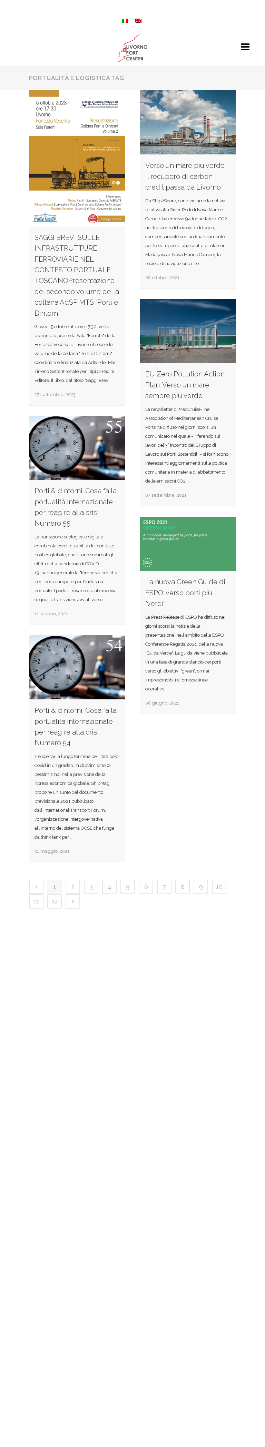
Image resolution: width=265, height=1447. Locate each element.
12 (55, 901)
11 (36, 901)
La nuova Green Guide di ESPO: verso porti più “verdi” (185, 593)
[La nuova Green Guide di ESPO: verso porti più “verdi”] (188, 544)
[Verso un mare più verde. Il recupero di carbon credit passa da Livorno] (188, 122)
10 (219, 886)
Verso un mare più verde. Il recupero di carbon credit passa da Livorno (185, 176)
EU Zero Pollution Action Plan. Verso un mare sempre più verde (185, 385)
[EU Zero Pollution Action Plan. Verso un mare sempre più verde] (188, 331)
